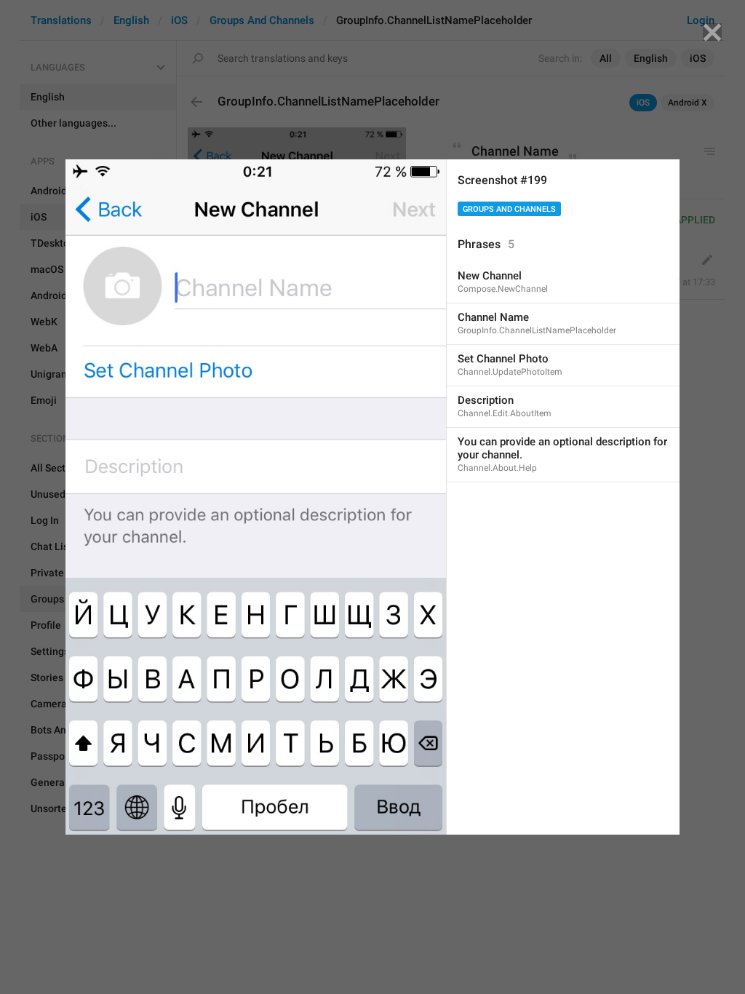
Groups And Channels (509, 209)
